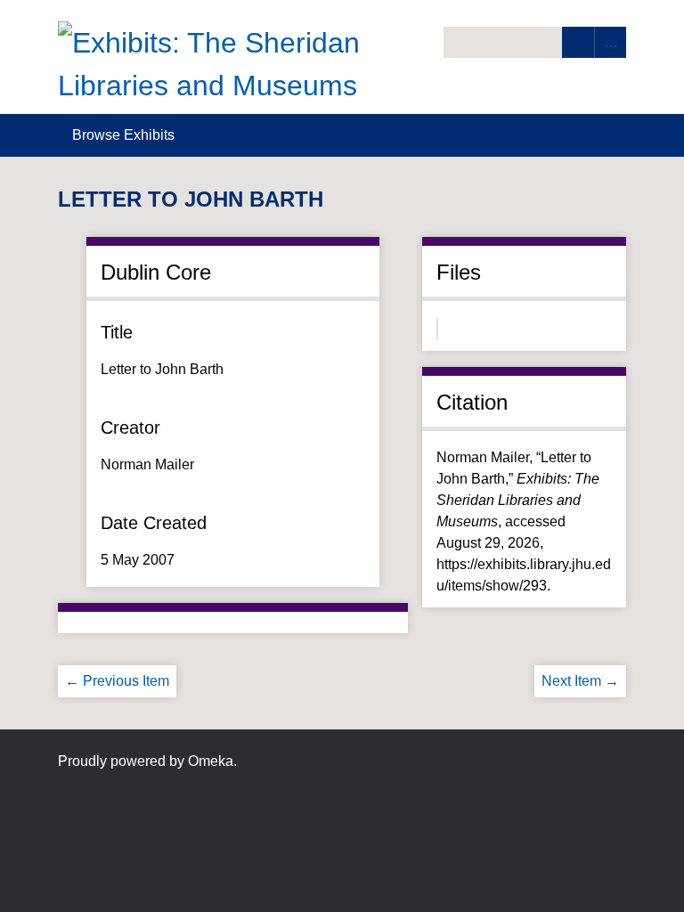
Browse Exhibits (123, 134)
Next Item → (580, 680)
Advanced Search (610, 42)
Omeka (210, 761)
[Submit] (578, 42)
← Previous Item (117, 680)
